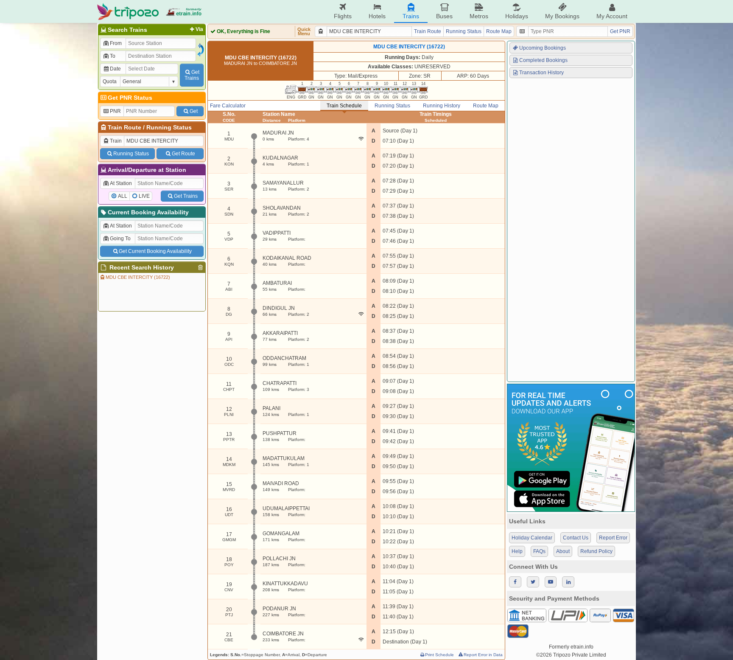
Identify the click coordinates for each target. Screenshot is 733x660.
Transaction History (541, 73)
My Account (611, 16)
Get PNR (620, 31)
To (112, 56)
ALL (122, 196)
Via (199, 29)
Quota (110, 81)
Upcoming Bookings (542, 48)
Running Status (169, 127)
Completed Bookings (543, 60)
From (116, 43)
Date (115, 69)
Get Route (183, 154)
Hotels (377, 16)
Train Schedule (344, 106)
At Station (121, 183)
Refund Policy (596, 551)
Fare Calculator (228, 106)
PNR (115, 111)
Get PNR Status (130, 97)
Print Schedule (439, 654)
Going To (120, 239)
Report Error (613, 538)
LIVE (144, 196)
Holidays (516, 16)
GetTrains (192, 75)
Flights (343, 16)
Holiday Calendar (532, 538)
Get (194, 111)
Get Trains (186, 196)
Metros (479, 16)
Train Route (124, 127)
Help (517, 551)
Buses (444, 16)
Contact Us (575, 538)
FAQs (539, 551)
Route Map (499, 31)
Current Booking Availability (148, 212)
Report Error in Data (483, 654)
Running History (441, 106)
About (563, 551)
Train (116, 141)
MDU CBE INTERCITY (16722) (138, 277)
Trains (411, 16)
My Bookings (562, 16)
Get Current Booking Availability (155, 251)
